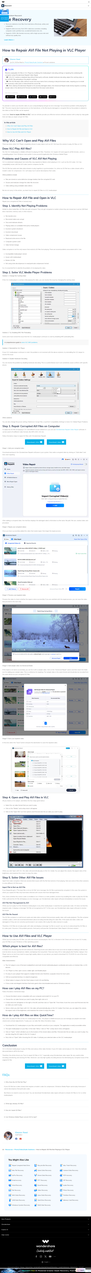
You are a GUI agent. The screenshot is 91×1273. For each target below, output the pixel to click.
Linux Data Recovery (44, 1195)
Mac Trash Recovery (69, 1165)
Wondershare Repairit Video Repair (67, 429)
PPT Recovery (42, 1180)
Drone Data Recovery (45, 1175)
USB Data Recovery (18, 1200)
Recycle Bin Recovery (45, 1165)
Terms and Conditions (13, 1267)
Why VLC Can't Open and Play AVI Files (20, 126)
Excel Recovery (43, 1185)
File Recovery (16, 1190)
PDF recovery (67, 1175)
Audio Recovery (68, 1185)
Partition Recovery (69, 1195)
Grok (53, 96)
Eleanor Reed (15, 59)
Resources (9, 1149)
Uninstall (81, 1267)
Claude (44, 96)
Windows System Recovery (21, 1205)
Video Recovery (43, 1190)
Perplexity (23, 96)
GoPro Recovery (17, 1175)
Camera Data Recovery (70, 1170)
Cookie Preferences (64, 1267)
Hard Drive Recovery (44, 1200)
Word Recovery (17, 1185)
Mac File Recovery (18, 1170)
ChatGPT (11, 96)
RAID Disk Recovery (44, 1205)
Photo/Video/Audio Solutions (34, 62)
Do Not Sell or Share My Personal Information (45, 1267)
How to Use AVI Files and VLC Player (19, 132)
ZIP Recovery (67, 1180)
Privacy (22, 1267)
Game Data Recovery (44, 1170)
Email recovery (16, 1180)
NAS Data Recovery (18, 1195)
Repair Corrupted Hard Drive (21, 1165)
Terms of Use (29, 1267)
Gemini (34, 96)
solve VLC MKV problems (29, 342)
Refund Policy (73, 1267)
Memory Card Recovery (70, 1200)
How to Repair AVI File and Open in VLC (20, 129)
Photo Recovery (68, 1190)
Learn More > (9, 40)
